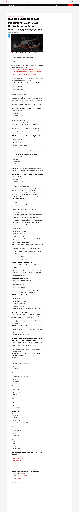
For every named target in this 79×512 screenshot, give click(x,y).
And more (15, 466)
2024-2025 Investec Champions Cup (20, 55)
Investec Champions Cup (18, 458)
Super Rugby (15, 465)
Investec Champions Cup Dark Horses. (33, 151)
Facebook (19, 478)
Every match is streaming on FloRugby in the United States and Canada (25, 64)
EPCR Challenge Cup (17, 460)
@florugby (23, 473)
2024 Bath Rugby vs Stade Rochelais (16, 16)
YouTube (19, 477)
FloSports (18, 482)
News (15, 482)
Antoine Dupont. (35, 171)
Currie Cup (15, 461)
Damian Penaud (30, 188)
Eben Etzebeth (25, 100)
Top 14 (14, 463)
